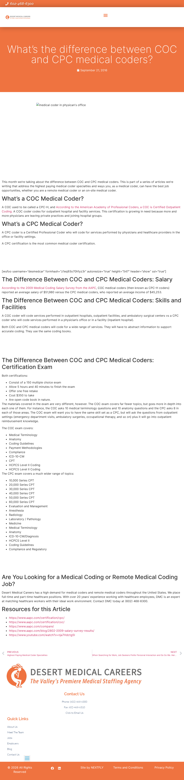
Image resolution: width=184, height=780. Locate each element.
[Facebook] (52, 768)
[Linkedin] (59, 768)
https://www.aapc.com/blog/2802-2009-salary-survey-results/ (51, 630)
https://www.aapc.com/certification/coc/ (37, 622)
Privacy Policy (164, 767)
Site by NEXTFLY (92, 767)
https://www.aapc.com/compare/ (31, 626)
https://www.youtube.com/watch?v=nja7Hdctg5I (42, 635)
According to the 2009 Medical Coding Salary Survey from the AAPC (49, 288)
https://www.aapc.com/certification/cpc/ (37, 618)
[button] (105, 15)
